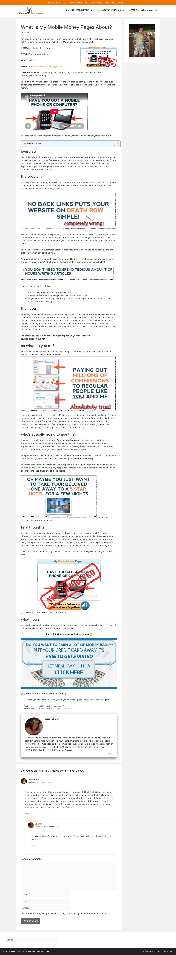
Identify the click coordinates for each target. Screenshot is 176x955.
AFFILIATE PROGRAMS (78, 2)
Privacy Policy (168, 951)
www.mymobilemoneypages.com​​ (47, 66)
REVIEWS (122, 2)
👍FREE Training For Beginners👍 (143, 10)
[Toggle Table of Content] (115, 144)
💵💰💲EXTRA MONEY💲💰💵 (110, 10)
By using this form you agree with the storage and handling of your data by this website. (66, 913)
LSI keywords (79, 160)
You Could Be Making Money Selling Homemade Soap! (46, 706)
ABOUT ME (110, 2)
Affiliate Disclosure (151, 951)
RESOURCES (96, 2)
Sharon (38, 824)
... (110, 752)
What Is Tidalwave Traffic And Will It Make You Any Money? (47, 709)
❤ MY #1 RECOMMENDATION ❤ (79, 10)
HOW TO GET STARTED (56, 2)
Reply (27, 813)
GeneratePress (42, 951)
